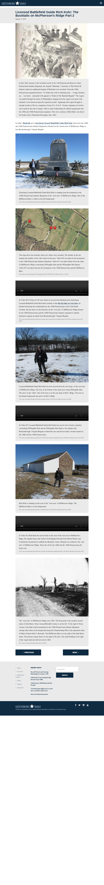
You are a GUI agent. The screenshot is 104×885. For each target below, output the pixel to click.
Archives (20, 671)
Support (19, 684)
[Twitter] (79, 705)
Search (65, 675)
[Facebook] (75, 705)
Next (75, 652)
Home (19, 668)
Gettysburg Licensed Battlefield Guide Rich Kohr (54, 123)
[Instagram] (83, 705)
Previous (29, 652)
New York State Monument (39, 694)
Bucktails (26, 123)
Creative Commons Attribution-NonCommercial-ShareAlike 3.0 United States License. (47, 709)
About (19, 680)
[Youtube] (88, 705)
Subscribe (20, 687)
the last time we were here (68, 303)
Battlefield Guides (19, 676)
